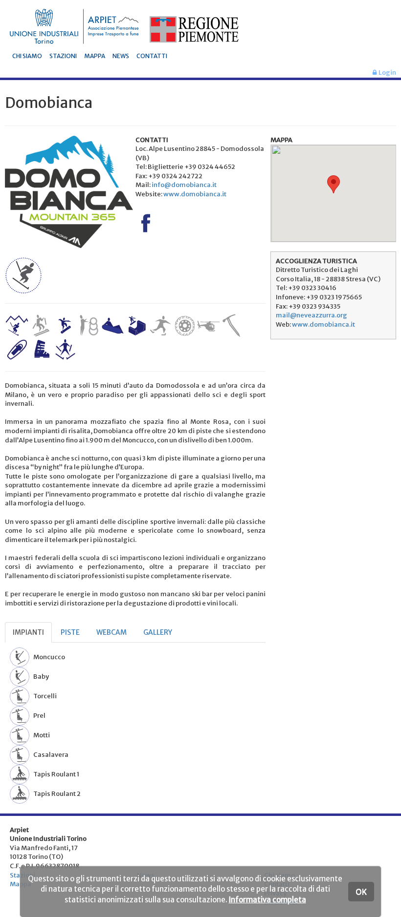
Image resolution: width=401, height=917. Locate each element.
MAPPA (94, 56)
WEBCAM (111, 632)
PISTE (70, 632)
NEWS (120, 56)
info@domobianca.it (184, 185)
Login (386, 72)
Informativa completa (267, 899)
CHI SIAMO (27, 56)
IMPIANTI (28, 632)
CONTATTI (151, 56)
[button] (333, 184)
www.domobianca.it (194, 194)
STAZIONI (63, 56)
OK (361, 891)
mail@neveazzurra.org (311, 315)
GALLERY (157, 632)
